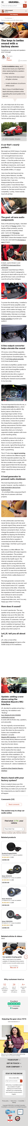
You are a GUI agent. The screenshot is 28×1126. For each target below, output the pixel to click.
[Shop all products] (2, 2)
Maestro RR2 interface (8, 737)
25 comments (23, 60)
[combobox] (14, 6)
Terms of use (13, 1100)
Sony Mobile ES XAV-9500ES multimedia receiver (11, 716)
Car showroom (8, 18)
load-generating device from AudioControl (10, 489)
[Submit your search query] (25, 6)
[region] (14, 956)
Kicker (14, 226)
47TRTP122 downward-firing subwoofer (10, 266)
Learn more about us (13, 1021)
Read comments (14, 804)
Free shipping (14, 14)
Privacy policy (5, 1100)
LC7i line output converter (15, 359)
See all (3, 938)
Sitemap (14, 1102)
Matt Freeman (9, 59)
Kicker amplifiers (6, 319)
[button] (26, 957)
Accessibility (21, 1100)
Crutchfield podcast (7, 642)
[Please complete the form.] (21, 1081)
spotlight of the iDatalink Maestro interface (12, 769)
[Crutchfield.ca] (14, 2)
